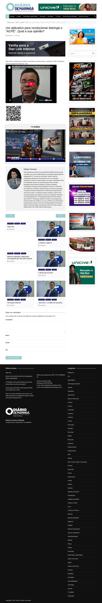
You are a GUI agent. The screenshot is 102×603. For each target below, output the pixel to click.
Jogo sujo (10, 227)
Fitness (70, 473)
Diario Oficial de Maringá (70, 16)
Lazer (69, 506)
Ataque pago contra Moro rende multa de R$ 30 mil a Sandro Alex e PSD (19, 389)
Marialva (70, 514)
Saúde (69, 562)
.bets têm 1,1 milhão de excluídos (50, 303)
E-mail (8, 342)
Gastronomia (71, 477)
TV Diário (58, 16)
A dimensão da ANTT (45, 273)
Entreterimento (72, 450)
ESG (69, 454)
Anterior (11, 215)
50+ (69, 376)
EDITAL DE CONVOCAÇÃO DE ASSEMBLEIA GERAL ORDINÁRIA (19, 377)
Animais (70, 387)
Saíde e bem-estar (73, 558)
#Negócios (71, 372)
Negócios (70, 521)
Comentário (9, 319)
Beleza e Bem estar (73, 398)
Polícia (70, 544)
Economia (42, 16)
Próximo (59, 215)
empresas (17, 253)
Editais (70, 436)
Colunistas (50, 16)
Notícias (12, 16)
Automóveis (71, 395)
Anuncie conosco (83, 16)
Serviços (70, 570)
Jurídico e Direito (72, 503)
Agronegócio (71, 380)
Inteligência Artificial (73, 499)
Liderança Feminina (73, 510)
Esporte (70, 458)
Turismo (70, 588)
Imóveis (70, 484)
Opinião (70, 540)
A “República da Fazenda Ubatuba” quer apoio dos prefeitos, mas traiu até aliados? (19, 383)
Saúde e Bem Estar (73, 566)
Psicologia (71, 551)
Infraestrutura (71, 495)
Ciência (70, 406)
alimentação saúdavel (74, 383)
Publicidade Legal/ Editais (30, 16)
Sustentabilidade (72, 581)
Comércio (70, 413)
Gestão (70, 480)
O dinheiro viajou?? (45, 243)
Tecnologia (71, 584)
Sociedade (71, 577)
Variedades (71, 596)
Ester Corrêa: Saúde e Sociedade (77, 462)
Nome (8, 335)
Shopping (70, 573)
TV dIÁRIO (71, 592)
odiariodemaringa (73, 536)
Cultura (70, 421)
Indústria (70, 488)
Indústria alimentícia (73, 491)
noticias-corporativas (73, 532)
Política (18, 35)
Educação (10, 253)
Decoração (71, 424)
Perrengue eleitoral (14, 303)
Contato (19, 16)
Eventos (70, 465)
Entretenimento (72, 447)
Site (7, 349)
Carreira (70, 402)
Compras (70, 417)
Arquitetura (71, 391)
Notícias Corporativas (74, 529)
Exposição (71, 469)
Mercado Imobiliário (73, 518)
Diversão (70, 428)
